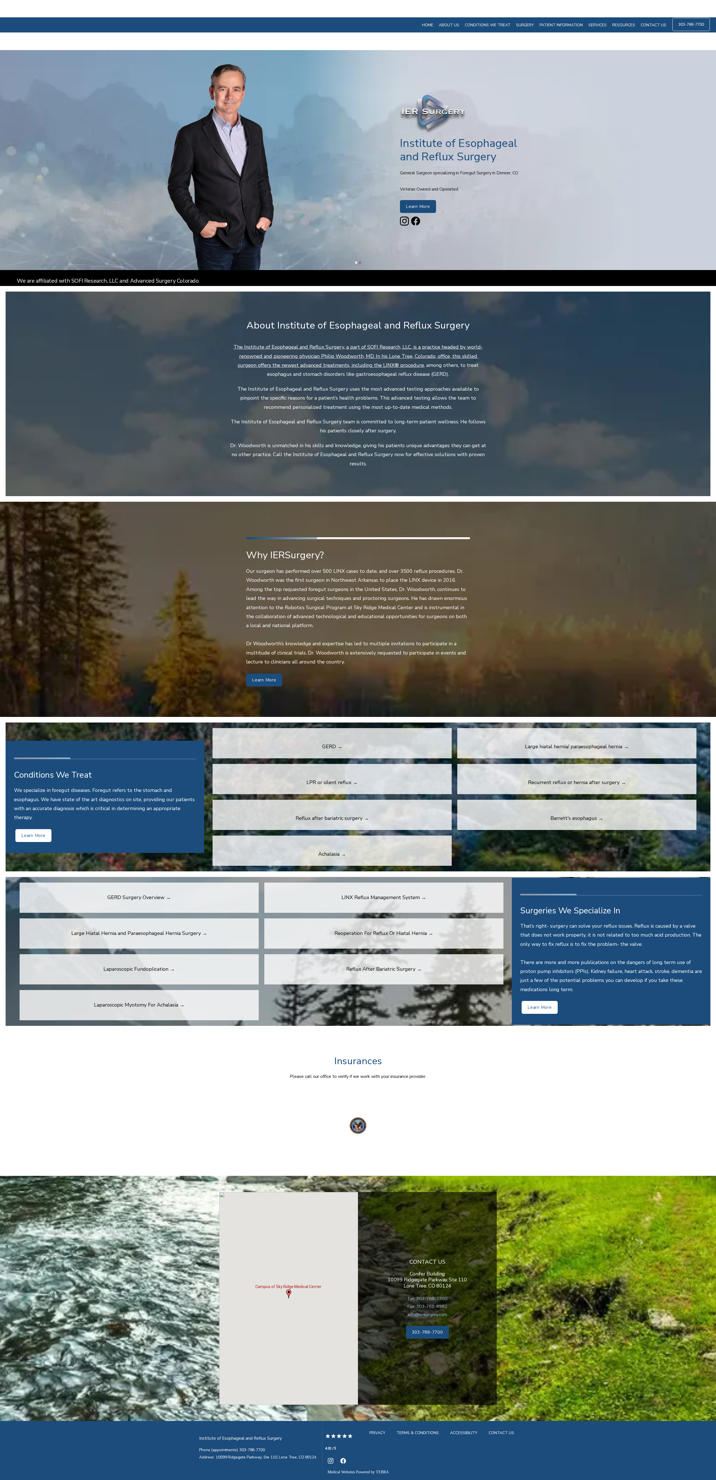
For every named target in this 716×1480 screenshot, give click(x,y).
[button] (288, 1293)
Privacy (377, 1433)
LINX (389, 365)
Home (427, 25)
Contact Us (653, 25)
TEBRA (382, 1472)
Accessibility (463, 1433)
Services (597, 25)
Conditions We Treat (487, 25)
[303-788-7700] (691, 30)
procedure (411, 365)
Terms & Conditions (418, 1433)
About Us (449, 25)
